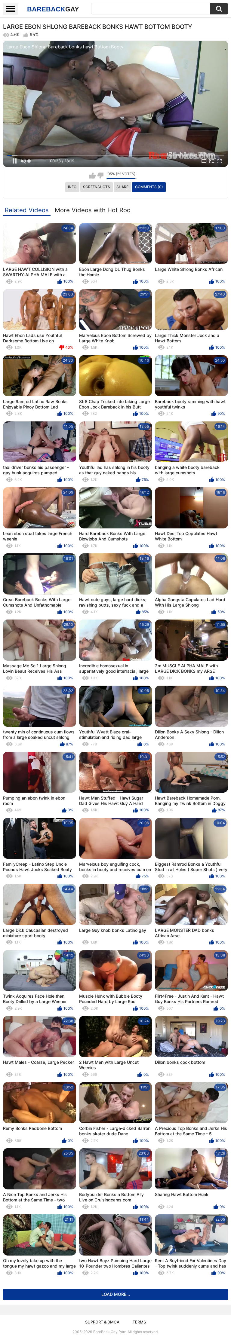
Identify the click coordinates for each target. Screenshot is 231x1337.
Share (122, 187)
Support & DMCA (102, 1322)
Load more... (115, 1294)
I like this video (92, 176)
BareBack (53, 9)
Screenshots (96, 187)
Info (72, 187)
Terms (139, 1322)
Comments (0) (149, 187)
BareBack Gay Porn (109, 1331)
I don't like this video (100, 176)
